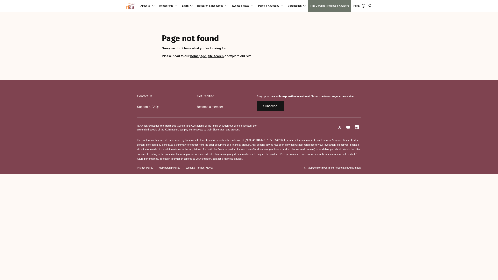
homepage (198, 56)
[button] (147, 6)
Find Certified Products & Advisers (329, 5)
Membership (166, 5)
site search (216, 56)
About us (145, 5)
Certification (295, 5)
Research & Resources (210, 5)
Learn (185, 5)
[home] (129, 6)
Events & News (240, 5)
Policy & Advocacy (268, 5)
